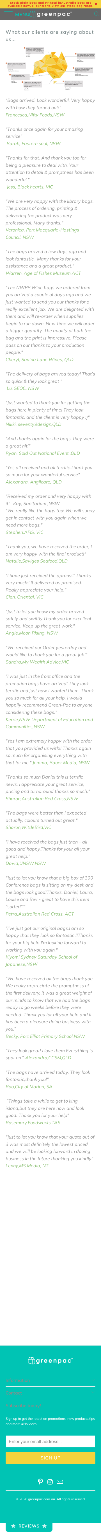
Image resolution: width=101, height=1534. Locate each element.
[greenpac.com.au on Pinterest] (40, 1482)
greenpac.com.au (41, 1499)
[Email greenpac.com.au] (60, 1482)
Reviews (29, 1526)
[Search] (97, 14)
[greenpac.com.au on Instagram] (50, 1482)
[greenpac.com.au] (50, 14)
